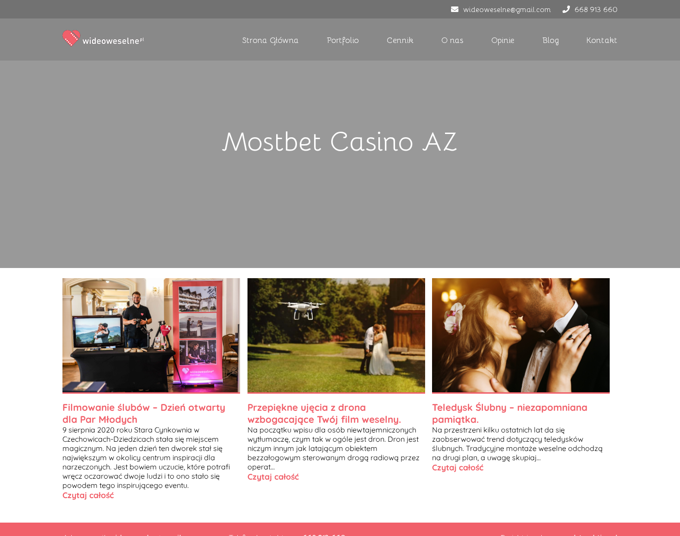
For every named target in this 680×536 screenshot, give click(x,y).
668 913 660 (596, 9)
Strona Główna (270, 40)
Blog (550, 40)
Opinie (502, 40)
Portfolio (343, 40)
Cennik (400, 40)
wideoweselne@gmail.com (507, 9)
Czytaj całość (88, 495)
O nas (452, 40)
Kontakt (602, 40)
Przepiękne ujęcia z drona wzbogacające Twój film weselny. (324, 413)
